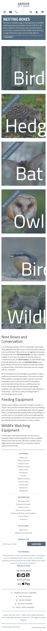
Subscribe (36, 544)
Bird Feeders (24, 359)
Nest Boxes (23, 472)
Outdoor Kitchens (23, 460)
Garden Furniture (23, 466)
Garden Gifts (23, 484)
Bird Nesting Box (23, 354)
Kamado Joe (23, 487)
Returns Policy (23, 507)
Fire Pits (23, 475)
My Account (23, 529)
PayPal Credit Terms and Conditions (23, 513)
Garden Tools (23, 469)
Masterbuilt (24, 490)
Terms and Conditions (23, 510)
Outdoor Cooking (23, 478)
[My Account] (36, 12)
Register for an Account (23, 532)
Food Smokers (23, 481)
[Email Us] (10, 12)
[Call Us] (16, 12)
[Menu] (4, 12)
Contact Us (23, 519)
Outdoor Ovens (23, 463)
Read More (9, 37)
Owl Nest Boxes (31, 362)
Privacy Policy (23, 516)
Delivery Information (23, 504)
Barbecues (23, 457)
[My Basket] (42, 12)
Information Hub (23, 501)
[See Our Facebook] (19, 578)
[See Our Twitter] (23, 578)
